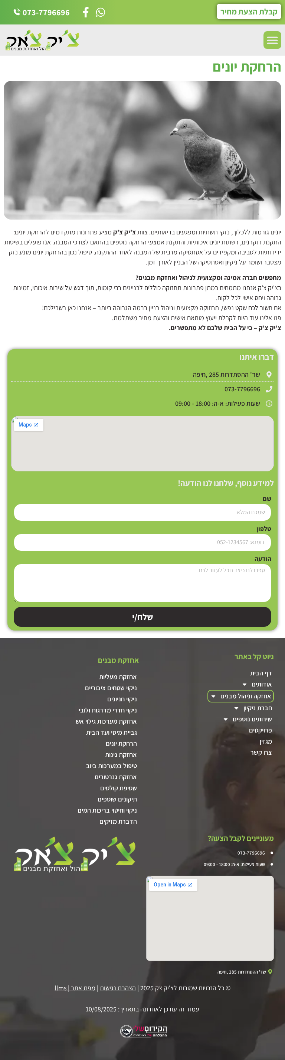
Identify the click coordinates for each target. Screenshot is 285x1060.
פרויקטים (260, 730)
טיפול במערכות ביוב (111, 765)
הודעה (263, 559)
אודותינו (262, 684)
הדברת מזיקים (118, 821)
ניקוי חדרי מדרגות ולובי (108, 710)
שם (267, 499)
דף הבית (261, 673)
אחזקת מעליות (118, 676)
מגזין (266, 741)
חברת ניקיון (257, 708)
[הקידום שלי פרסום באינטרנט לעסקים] (142, 1036)
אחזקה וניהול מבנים (245, 696)
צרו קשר (261, 752)
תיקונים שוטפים (117, 799)
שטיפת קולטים (118, 788)
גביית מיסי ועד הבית (111, 732)
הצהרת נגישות (118, 988)
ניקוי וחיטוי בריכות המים (107, 810)
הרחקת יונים (121, 743)
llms (60, 988)
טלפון (263, 529)
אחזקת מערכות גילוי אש (106, 721)
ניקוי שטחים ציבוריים (111, 688)
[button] (272, 40)
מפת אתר (83, 988)
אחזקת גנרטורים (116, 777)
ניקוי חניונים (122, 699)
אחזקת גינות (121, 754)
